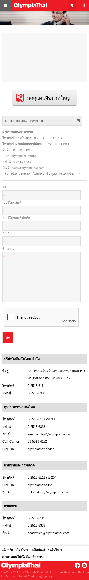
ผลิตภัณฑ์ (38, 549)
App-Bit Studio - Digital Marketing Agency (45, 574)
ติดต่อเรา (38, 557)
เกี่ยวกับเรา (23, 549)
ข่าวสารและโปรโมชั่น (16, 557)
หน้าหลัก (7, 549)
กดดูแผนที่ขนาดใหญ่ (48, 98)
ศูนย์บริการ (55, 549)
